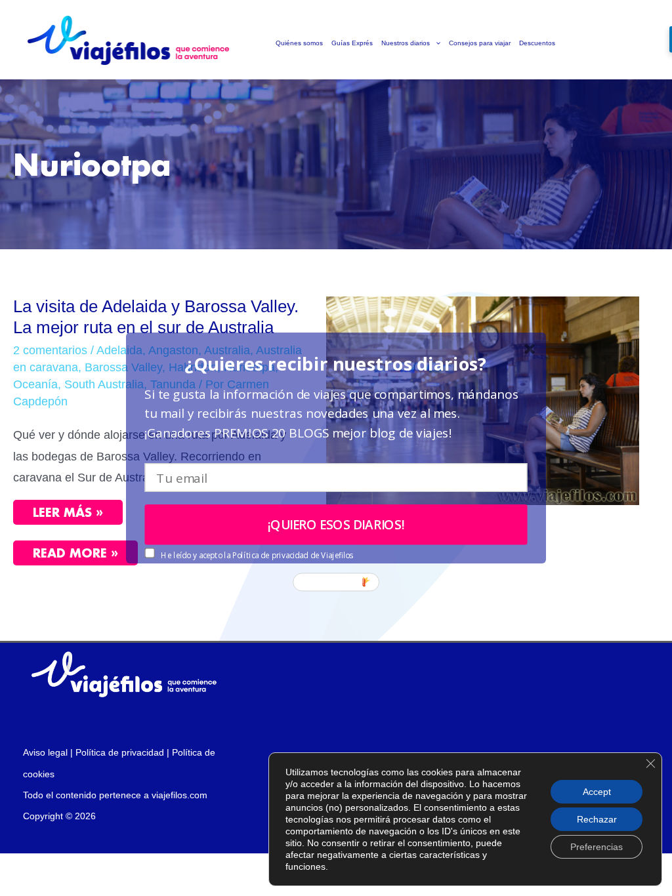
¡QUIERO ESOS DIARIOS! (336, 524)
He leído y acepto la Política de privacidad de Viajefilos (256, 555)
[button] (335, 364)
